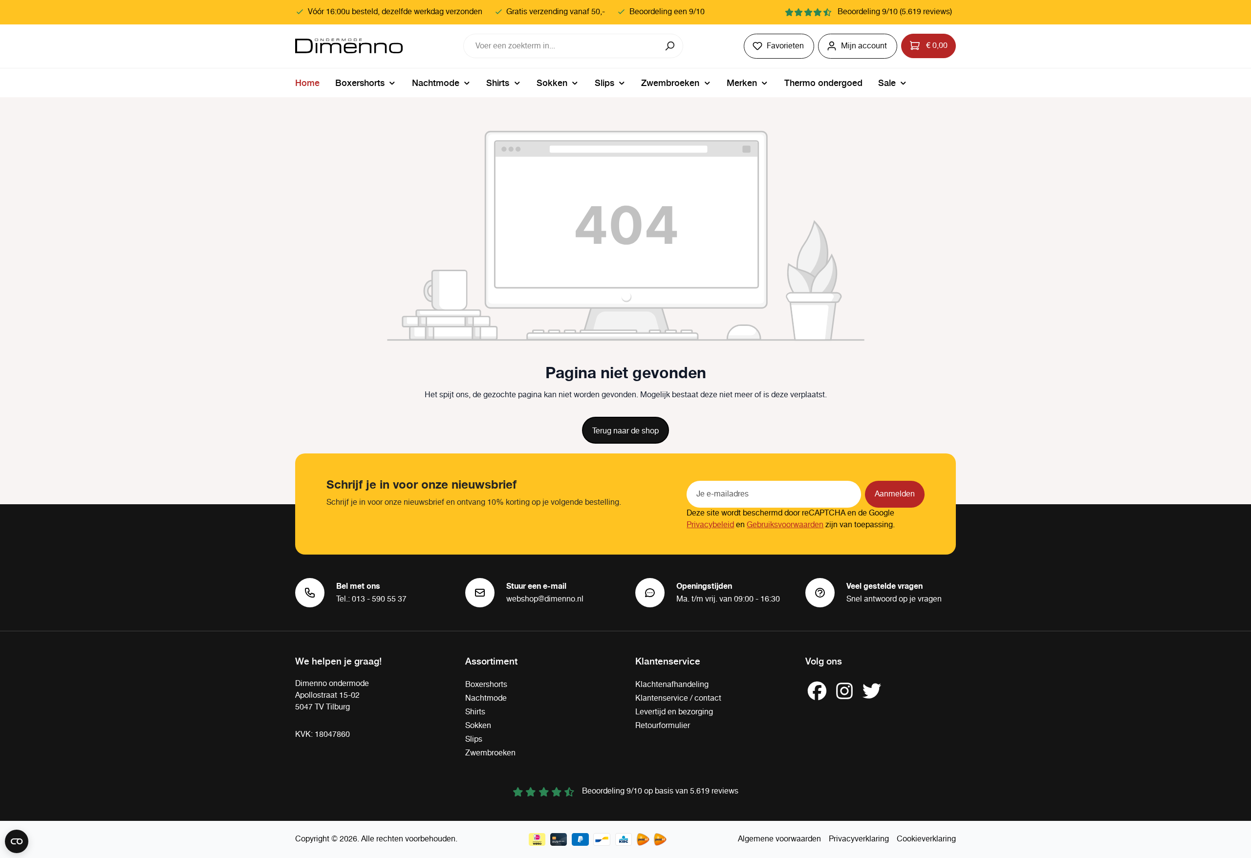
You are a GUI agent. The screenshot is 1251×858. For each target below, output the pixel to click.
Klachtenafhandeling (672, 685)
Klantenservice (667, 660)
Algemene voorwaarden (779, 839)
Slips (473, 739)
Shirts (475, 712)
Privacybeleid (710, 525)
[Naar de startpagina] (349, 46)
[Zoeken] (670, 46)
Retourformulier (662, 726)
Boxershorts (486, 685)
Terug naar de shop (625, 431)
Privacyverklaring (859, 839)
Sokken (478, 726)
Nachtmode (486, 698)
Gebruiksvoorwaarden (785, 525)
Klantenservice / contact (678, 698)
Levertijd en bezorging (674, 712)
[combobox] (561, 46)
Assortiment (491, 660)
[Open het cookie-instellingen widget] (16, 841)
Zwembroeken (490, 753)
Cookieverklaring (926, 839)
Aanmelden (895, 494)
